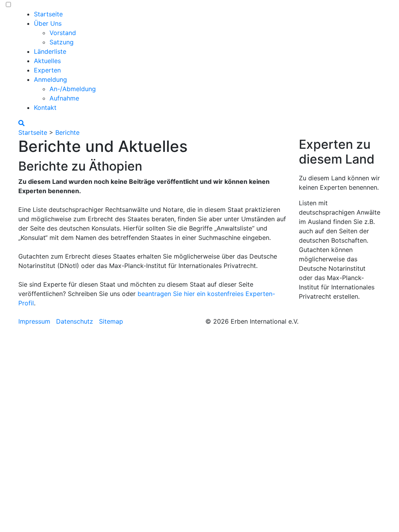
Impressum (34, 321)
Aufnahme (64, 98)
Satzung (61, 42)
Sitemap (111, 321)
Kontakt (45, 107)
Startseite (48, 14)
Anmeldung (50, 79)
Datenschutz (74, 321)
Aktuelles (47, 61)
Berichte (67, 132)
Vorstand (62, 33)
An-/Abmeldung (72, 89)
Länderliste (50, 51)
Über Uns (48, 23)
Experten (47, 70)
